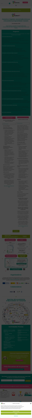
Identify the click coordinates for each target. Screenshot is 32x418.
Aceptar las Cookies (16, 411)
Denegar (16, 413)
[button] (30, 403)
